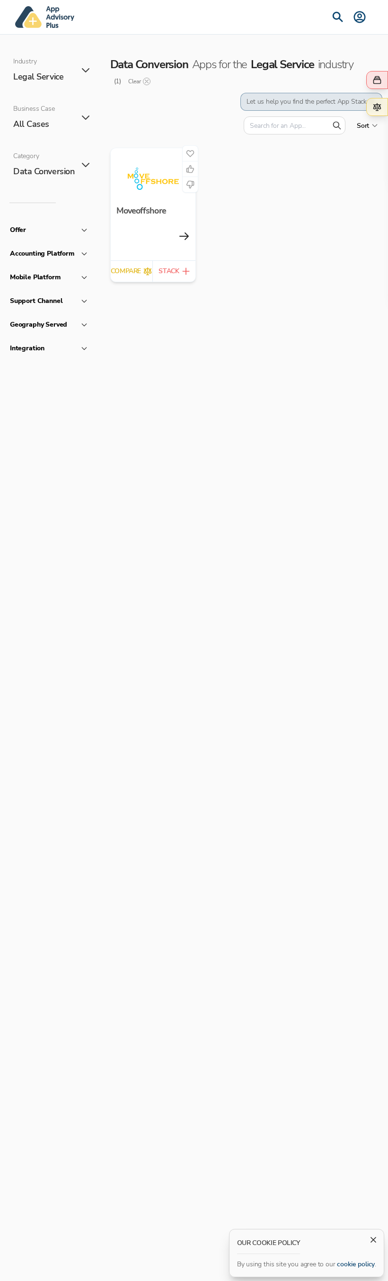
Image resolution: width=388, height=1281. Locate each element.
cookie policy (356, 1264)
